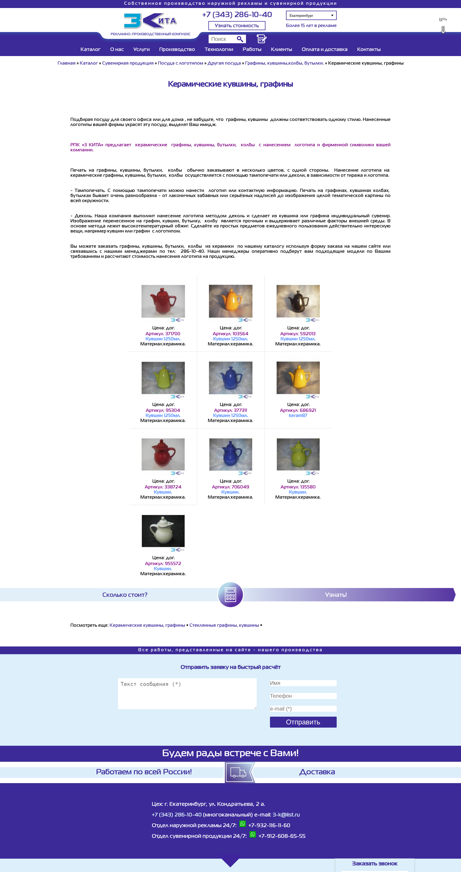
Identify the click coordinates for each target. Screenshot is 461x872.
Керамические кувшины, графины (147, 626)
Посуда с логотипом (180, 63)
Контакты (369, 50)
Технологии (219, 50)
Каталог (91, 50)
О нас (117, 50)
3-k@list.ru (286, 815)
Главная (66, 63)
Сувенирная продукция (128, 63)
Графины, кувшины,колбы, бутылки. (284, 63)
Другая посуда (224, 63)
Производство (177, 50)
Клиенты (281, 50)
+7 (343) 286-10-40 (237, 15)
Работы (252, 50)
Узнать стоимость (237, 26)
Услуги (141, 50)
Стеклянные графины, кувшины (224, 626)
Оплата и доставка (325, 50)
